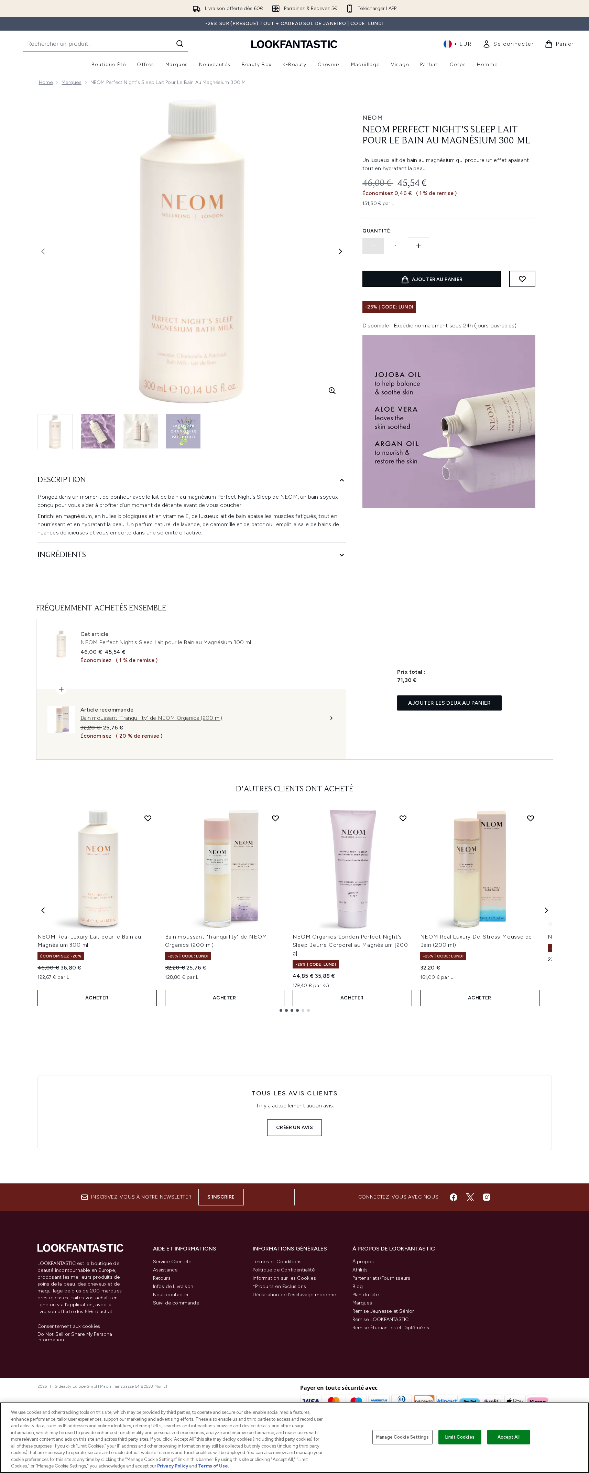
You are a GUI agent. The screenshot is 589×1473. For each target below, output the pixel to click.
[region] (294, 1437)
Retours (162, 1278)
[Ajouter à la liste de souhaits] (522, 279)
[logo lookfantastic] (294, 44)
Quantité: (377, 231)
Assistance (165, 1270)
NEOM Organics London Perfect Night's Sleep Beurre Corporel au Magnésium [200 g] (350, 944)
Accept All (509, 1437)
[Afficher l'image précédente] (42, 251)
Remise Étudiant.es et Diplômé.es (390, 1328)
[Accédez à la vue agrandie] (332, 390)
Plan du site (365, 1295)
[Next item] (546, 910)
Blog (357, 1286)
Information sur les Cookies (284, 1278)
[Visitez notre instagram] (486, 1197)
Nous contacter (171, 1295)
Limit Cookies (460, 1437)
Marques (71, 82)
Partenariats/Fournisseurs (381, 1278)
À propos (363, 1262)
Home (46, 82)
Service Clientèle (172, 1262)
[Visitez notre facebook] (453, 1197)
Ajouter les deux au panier (449, 703)
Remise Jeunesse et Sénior (383, 1311)
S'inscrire (221, 1197)
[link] (508, 44)
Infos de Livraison (173, 1286)
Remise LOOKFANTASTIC (380, 1319)
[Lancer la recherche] (180, 43)
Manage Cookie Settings (402, 1437)
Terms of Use (213, 1466)
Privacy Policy (172, 1466)
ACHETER (96, 998)
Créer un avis (294, 1127)
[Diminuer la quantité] (373, 246)
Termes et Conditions (277, 1262)
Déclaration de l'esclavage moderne (294, 1295)
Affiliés (360, 1270)
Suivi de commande (176, 1303)
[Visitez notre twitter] (470, 1197)
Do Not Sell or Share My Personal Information (75, 1337)
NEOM (372, 117)
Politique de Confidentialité (284, 1270)
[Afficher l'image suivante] (340, 251)
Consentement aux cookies (68, 1326)
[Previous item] (42, 910)
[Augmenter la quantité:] (418, 246)
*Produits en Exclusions (279, 1286)
